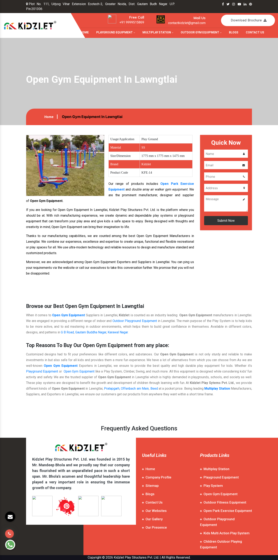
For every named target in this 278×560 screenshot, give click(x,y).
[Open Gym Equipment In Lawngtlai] (65, 165)
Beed (154, 388)
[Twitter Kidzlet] (228, 4)
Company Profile (158, 477)
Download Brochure (246, 20)
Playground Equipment (114, 32)
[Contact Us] (9, 530)
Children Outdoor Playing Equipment (221, 544)
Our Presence (156, 527)
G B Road (67, 332)
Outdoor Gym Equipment (200, 32)
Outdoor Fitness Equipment (225, 502)
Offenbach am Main (135, 388)
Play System (213, 486)
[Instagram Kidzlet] (233, 4)
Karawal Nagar (118, 332)
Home (84, 32)
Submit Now (226, 221)
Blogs (233, 32)
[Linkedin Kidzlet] (245, 4)
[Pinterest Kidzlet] (250, 4)
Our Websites (156, 511)
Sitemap (152, 486)
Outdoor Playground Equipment (135, 321)
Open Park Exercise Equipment (228, 511)
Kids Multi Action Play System (227, 533)
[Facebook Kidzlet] (223, 4)
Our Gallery (154, 519)
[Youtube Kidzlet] (239, 4)
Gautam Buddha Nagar (90, 332)
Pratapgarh (111, 388)
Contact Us (255, 32)
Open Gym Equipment (68, 315)
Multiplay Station (157, 32)
